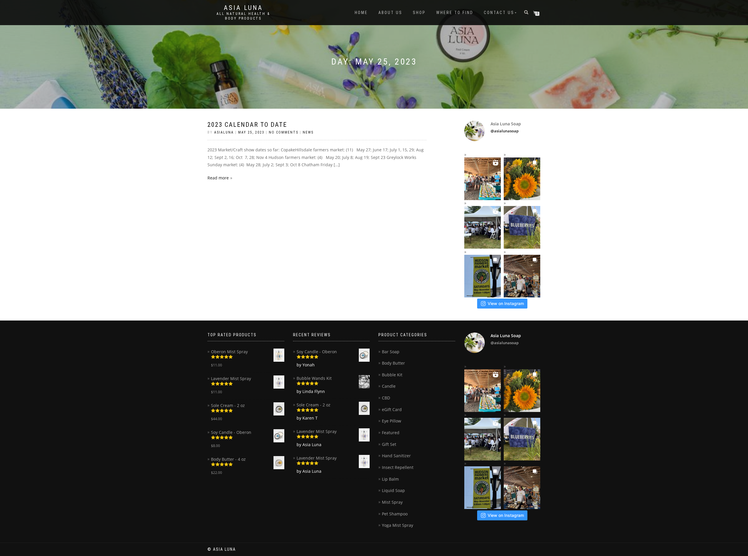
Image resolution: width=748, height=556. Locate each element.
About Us (390, 12)
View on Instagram (506, 303)
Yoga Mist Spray (397, 525)
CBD (386, 398)
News (308, 132)
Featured (390, 432)
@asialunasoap (505, 131)
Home (361, 12)
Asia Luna (243, 7)
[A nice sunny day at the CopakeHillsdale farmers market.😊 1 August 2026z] (522, 178)
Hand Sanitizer (396, 455)
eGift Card (392, 409)
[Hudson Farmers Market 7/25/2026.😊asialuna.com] (482, 276)
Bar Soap (390, 351)
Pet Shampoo (395, 514)
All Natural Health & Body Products (243, 16)
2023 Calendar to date (247, 124)
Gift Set (389, 444)
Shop (419, 12)
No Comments (283, 132)
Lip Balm (390, 479)
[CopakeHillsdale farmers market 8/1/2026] (482, 178)
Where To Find (454, 12)
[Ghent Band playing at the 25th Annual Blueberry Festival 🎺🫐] (482, 227)
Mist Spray (392, 502)
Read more (218, 178)
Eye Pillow (391, 421)
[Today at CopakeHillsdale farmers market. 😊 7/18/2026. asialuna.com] (522, 276)
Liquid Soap (393, 490)
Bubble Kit (392, 374)
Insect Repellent (397, 467)
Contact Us (499, 12)
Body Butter (393, 363)
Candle (389, 386)
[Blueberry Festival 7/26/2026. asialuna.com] (522, 227)
